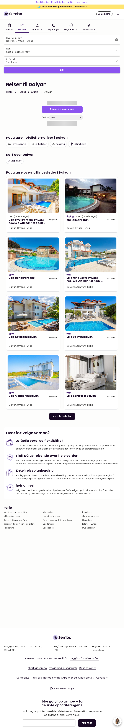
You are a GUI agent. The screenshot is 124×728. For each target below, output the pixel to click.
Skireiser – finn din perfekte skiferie (20, 524)
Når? (8, 48)
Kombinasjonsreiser (52, 516)
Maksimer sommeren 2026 (16, 512)
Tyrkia (22, 92)
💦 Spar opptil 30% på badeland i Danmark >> (62, 6)
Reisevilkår (60, 658)
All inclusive (80, 144)
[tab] (9, 27)
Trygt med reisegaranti (63, 668)
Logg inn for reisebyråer (84, 658)
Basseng (60, 144)
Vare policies (44, 658)
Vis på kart (16, 161)
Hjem (9, 92)
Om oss (29, 658)
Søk (62, 70)
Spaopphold (48, 528)
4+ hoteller (41, 144)
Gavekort (102, 677)
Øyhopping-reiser (90, 516)
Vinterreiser (48, 512)
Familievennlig (18, 144)
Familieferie (9, 528)
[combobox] (59, 41)
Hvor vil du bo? (13, 38)
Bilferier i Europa (90, 524)
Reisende (11, 59)
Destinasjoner (87, 668)
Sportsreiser (48, 524)
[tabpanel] (62, 54)
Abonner (87, 723)
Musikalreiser (88, 528)
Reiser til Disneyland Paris (15, 520)
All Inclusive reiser (12, 516)
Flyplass (45, 117)
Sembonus (22, 677)
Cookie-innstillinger (64, 688)
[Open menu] (118, 13)
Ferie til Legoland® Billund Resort (58, 520)
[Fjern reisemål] (116, 40)
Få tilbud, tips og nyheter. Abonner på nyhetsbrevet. (63, 677)
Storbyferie (87, 520)
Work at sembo (37, 668)
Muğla (35, 92)
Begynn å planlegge (62, 109)
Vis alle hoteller (62, 416)
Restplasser (87, 512)
